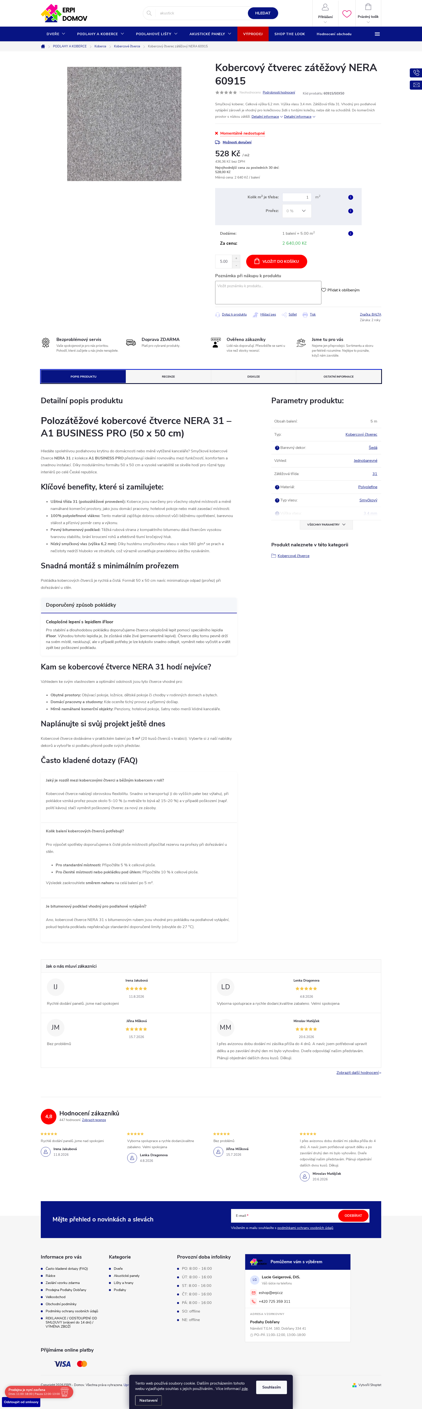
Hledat (263, 13)
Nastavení (148, 1400)
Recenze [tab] (168, 377)
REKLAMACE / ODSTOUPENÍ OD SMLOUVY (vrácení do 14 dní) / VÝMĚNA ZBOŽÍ (71, 1322)
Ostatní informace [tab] (339, 377)
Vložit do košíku (281, 261)
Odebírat (353, 1215)
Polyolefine (367, 487)
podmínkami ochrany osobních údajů (305, 1228)
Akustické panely (126, 1276)
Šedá (373, 447)
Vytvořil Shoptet (370, 1385)
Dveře (118, 1269)
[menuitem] (56, 34)
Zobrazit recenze (94, 1120)
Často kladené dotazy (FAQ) (67, 1268)
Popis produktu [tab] (83, 377)
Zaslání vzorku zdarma (63, 1283)
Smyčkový (368, 500)
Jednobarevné (365, 460)
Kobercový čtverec (361, 434)
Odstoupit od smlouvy (21, 1402)
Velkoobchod (55, 1297)
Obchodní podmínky (61, 1304)
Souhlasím (271, 1387)
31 (374, 474)
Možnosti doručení (237, 142)
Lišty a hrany (123, 1283)
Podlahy (120, 1290)
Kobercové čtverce (293, 556)
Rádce (50, 1275)
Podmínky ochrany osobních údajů (72, 1311)
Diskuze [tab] (253, 377)
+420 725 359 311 (274, 1301)
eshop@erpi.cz (271, 1292)
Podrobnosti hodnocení (279, 93)
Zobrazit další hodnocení (358, 1072)
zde (245, 1388)
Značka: (370, 314)
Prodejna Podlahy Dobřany (66, 1290)
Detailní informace (265, 116)
